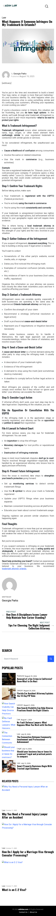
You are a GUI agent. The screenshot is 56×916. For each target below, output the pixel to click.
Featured (20, 676)
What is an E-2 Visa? (14, 889)
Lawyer (20, 690)
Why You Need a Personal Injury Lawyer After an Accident (25, 815)
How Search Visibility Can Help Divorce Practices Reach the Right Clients (35, 709)
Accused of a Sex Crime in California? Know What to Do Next (34, 680)
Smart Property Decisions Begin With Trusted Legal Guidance (34, 767)
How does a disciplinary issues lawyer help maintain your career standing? (26, 616)
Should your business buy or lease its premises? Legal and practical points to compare (34, 754)
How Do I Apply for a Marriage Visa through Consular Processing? (28, 853)
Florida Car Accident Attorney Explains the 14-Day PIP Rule (35, 694)
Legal (19, 748)
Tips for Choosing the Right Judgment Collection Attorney (29, 627)
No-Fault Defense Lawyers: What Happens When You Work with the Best (34, 723)
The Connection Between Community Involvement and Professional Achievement (34, 739)
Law (4, 17)
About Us (33, 912)
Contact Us (23, 912)
